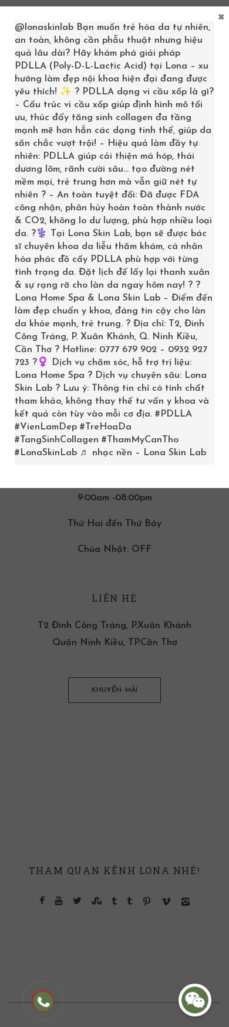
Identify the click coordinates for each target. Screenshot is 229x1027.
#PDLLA (173, 414)
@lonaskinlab (44, 27)
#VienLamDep (46, 427)
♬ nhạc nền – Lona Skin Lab (143, 453)
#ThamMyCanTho (140, 440)
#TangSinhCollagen (57, 440)
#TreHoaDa (106, 427)
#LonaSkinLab (46, 453)
